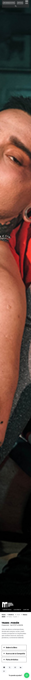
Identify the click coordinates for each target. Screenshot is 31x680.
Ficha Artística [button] (12, 660)
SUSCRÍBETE (17, 609)
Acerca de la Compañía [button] (15, 654)
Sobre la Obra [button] (11, 647)
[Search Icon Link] (16, 6)
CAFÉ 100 (26, 609)
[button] (26, 675)
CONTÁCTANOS (7, 609)
